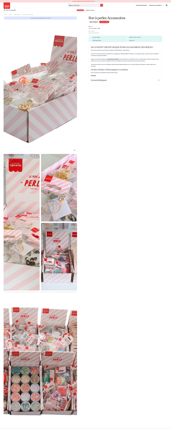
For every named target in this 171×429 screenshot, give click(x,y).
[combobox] (85, 5)
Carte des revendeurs (155, 5)
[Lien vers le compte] (166, 5)
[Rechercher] (101, 5)
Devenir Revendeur (141, 5)
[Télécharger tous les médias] (74, 150)
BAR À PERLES (94, 22)
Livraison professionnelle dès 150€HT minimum (85, 1)
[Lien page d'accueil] (7, 5)
